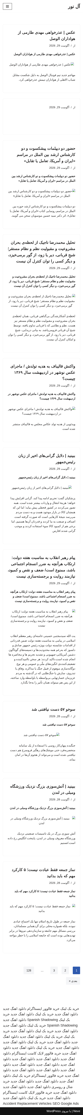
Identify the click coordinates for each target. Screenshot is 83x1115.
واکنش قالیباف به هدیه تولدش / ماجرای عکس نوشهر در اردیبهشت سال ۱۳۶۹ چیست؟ (42, 372)
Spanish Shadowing (42, 1020)
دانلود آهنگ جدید (22, 1031)
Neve (76, 1111)
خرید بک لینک (69, 1009)
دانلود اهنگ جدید (14, 1009)
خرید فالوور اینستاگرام (43, 1009)
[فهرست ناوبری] (7, 6)
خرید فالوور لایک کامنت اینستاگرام (36, 1053)
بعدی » (73, 981)
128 (28, 970)
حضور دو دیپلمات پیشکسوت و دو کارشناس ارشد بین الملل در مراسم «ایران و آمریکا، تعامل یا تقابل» (46, 154)
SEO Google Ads (66, 1103)
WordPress (54, 1111)
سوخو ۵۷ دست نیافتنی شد (53, 709)
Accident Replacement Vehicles (27, 1103)
